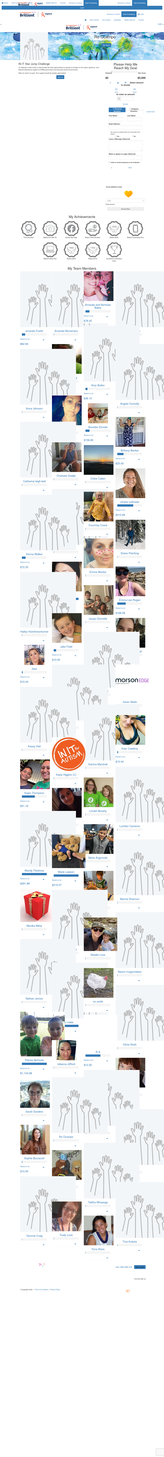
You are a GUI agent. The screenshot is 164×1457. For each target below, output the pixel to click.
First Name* (113, 116)
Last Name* (131, 116)
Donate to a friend (124, 3)
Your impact (106, 20)
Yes (118, 136)
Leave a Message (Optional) (119, 139)
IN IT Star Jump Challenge (103, 41)
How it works (94, 20)
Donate (125, 104)
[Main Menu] (1, 24)
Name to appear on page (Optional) (122, 154)
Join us (60, 77)
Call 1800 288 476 (124, 1266)
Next (130, 167)
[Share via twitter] (96, 45)
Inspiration (117, 20)
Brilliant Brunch (130, 20)
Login (142, 14)
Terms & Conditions (42, 1289)
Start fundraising (139, 3)
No (135, 136)
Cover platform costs (114, 187)
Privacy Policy (55, 1289)
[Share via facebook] (94, 45)
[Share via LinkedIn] (100, 45)
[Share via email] (98, 45)
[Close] (163, 24)
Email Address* (114, 124)
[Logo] (31, 4)
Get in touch (140, 1267)
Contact (141, 20)
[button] (116, 89)
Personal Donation (117, 110)
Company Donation (134, 110)
